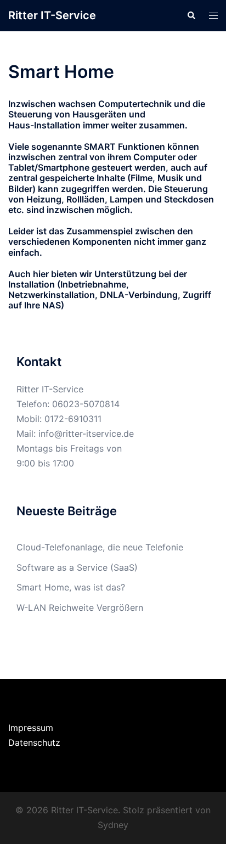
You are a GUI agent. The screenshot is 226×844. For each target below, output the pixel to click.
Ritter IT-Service (52, 15)
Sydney (113, 824)
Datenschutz (34, 742)
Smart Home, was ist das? (70, 587)
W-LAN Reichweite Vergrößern (79, 607)
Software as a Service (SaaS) (77, 567)
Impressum (30, 727)
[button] (191, 15)
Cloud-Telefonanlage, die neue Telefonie (99, 547)
